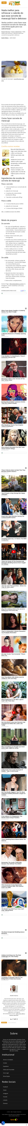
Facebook (5, 1087)
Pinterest (5, 1103)
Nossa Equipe (6, 1076)
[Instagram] (17, 1019)
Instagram (5, 1093)
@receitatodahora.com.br (17, 284)
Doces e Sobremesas (16, 31)
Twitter (5, 1090)
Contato (5, 1063)
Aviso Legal (6, 1073)
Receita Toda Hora (5, 31)
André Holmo (5, 38)
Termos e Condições (8, 1059)
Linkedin (5, 1100)
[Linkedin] (11, 1019)
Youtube (5, 1096)
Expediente (6, 1066)
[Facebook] (13, 1019)
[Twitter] (15, 1019)
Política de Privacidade (8, 1069)
